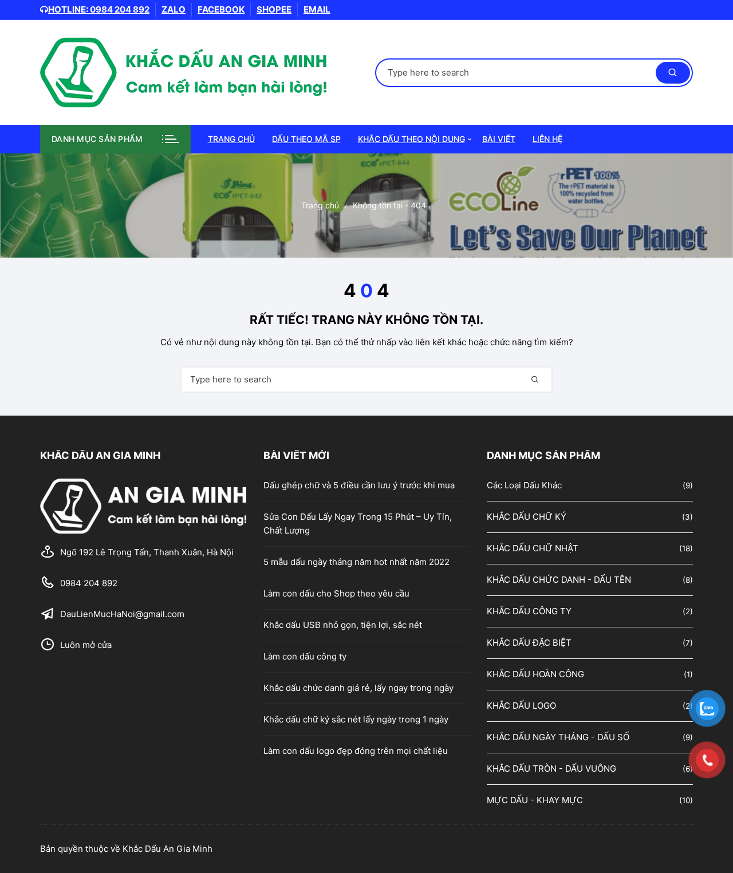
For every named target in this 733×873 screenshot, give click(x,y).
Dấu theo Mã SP (306, 139)
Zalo (173, 9)
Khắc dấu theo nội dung (411, 139)
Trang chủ (231, 139)
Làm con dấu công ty (304, 656)
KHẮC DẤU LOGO (521, 705)
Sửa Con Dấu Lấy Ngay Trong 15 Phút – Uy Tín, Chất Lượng (357, 523)
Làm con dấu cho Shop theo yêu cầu (336, 593)
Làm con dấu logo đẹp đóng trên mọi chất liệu (355, 750)
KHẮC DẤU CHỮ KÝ (526, 516)
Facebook (221, 9)
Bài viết (498, 139)
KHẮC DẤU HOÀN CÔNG (535, 674)
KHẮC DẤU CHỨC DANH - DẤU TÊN (559, 579)
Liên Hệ (547, 139)
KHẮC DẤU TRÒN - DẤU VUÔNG (551, 768)
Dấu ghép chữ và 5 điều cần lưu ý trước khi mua (359, 485)
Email (317, 9)
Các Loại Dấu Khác (524, 485)
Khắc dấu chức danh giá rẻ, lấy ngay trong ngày (358, 687)
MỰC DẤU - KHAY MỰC (535, 800)
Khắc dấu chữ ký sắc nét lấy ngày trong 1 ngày (355, 719)
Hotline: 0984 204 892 (98, 9)
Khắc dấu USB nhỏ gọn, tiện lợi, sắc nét (342, 624)
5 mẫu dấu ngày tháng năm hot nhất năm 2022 (356, 561)
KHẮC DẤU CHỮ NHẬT (532, 548)
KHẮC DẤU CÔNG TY (529, 611)
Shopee (274, 9)
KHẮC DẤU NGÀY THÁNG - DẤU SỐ (558, 737)
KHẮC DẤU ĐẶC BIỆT (529, 642)
